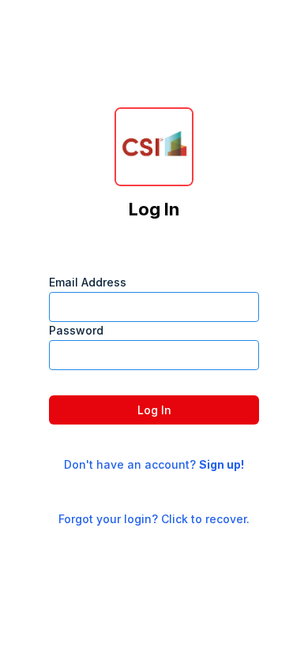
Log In (154, 410)
